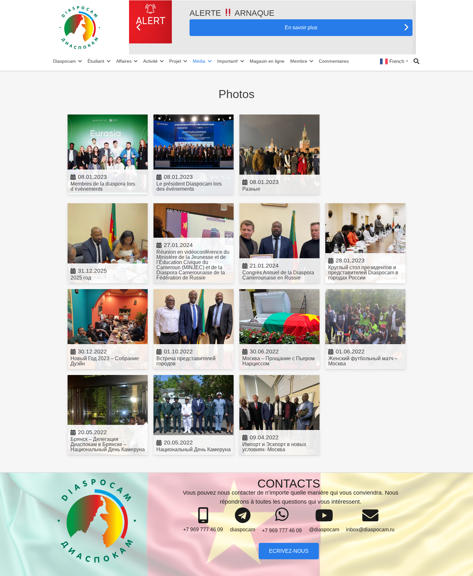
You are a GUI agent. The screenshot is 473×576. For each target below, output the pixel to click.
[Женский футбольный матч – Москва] (365, 329)
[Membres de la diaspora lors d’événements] (108, 154)
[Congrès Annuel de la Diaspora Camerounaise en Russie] (279, 243)
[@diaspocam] (324, 515)
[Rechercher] (416, 61)
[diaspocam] (242, 515)
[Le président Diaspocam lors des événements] (193, 154)
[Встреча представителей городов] (193, 329)
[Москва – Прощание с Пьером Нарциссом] (279, 329)
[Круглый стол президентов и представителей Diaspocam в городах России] (365, 243)
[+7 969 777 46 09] (203, 515)
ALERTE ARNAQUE (232, 12)
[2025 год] (108, 243)
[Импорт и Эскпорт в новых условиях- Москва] (279, 415)
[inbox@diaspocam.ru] (370, 515)
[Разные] (279, 154)
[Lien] (93, 27)
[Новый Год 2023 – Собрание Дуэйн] (108, 329)
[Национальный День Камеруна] (193, 415)
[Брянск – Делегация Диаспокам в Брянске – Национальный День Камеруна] (108, 415)
